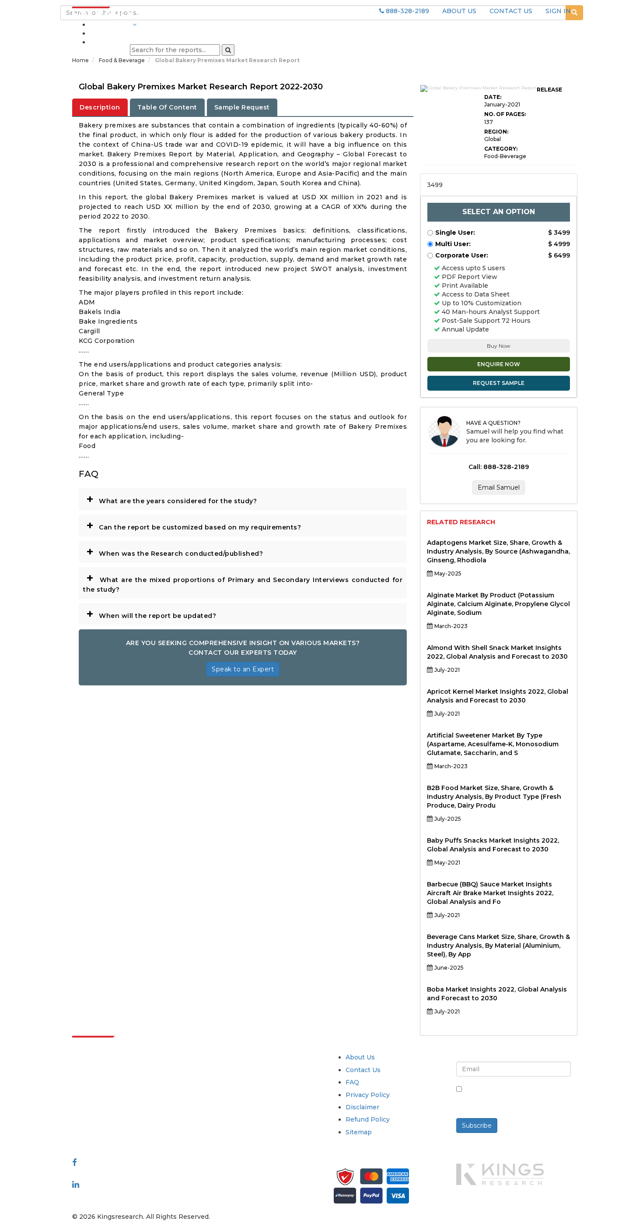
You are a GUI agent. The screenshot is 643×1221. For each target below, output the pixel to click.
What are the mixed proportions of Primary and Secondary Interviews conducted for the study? (242, 581)
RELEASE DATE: (523, 93)
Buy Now (498, 345)
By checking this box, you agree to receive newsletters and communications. (516, 1098)
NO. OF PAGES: (505, 114)
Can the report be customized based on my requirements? (193, 525)
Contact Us (363, 1070)
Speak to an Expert (243, 669)
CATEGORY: (500, 148)
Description (100, 107)
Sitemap (359, 1132)
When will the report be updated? (151, 613)
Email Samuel (499, 487)
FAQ (352, 1082)
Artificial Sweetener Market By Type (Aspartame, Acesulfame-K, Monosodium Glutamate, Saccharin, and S (493, 744)
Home (80, 60)
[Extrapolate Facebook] (74, 1162)
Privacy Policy (368, 1095)
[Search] (228, 50)
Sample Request (242, 107)
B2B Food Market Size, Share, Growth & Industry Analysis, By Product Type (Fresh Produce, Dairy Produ (494, 796)
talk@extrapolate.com (107, 1118)
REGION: (496, 131)
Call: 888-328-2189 (498, 467)
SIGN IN (558, 11)
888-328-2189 (406, 11)
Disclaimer (362, 1107)
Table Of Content (167, 107)
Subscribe (477, 1125)
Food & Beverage (122, 60)
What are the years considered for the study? (171, 498)
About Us (360, 1057)
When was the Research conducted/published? (174, 551)
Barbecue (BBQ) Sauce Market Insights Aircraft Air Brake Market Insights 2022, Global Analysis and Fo (490, 893)
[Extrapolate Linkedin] (75, 1184)
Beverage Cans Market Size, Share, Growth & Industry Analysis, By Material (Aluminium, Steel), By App (498, 945)
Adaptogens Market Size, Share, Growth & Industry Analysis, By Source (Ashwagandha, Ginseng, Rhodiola (498, 551)
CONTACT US (510, 11)
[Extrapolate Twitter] (129, 1173)
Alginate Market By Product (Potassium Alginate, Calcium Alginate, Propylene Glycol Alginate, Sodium (498, 604)
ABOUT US (459, 11)
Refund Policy (368, 1119)
